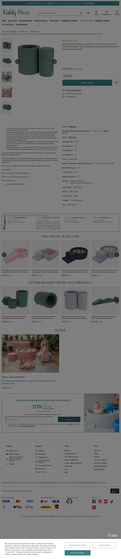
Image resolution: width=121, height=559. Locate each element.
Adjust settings (104, 545)
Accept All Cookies (77, 553)
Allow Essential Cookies (77, 545)
